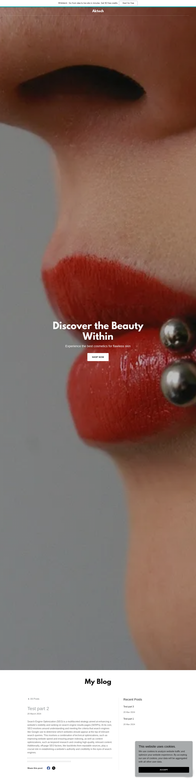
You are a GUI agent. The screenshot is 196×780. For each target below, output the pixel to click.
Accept (164, 770)
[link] (98, 11)
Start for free (128, 3)
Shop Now (98, 357)
